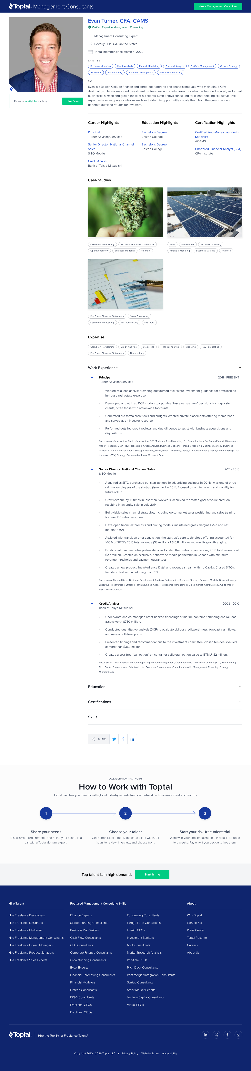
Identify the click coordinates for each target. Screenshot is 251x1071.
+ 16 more (149, 322)
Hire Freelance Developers (27, 915)
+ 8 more (146, 250)
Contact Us (194, 922)
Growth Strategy (228, 66)
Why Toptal (194, 915)
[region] (165, 256)
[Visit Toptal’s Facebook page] (227, 1035)
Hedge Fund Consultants (144, 922)
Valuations (95, 72)
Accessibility (169, 1053)
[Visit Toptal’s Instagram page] (238, 1035)
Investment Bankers (140, 937)
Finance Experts (81, 915)
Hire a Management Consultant (218, 6)
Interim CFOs (136, 930)
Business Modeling (100, 66)
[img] (115, 27)
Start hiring (152, 874)
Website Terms (150, 1053)
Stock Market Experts (141, 990)
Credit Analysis (125, 66)
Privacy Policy (130, 1053)
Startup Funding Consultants (89, 922)
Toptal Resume (197, 937)
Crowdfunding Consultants (88, 960)
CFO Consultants (81, 945)
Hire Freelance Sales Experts (28, 960)
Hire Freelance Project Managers (31, 945)
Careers (192, 945)
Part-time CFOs (137, 960)
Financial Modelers (82, 982)
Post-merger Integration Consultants (151, 975)
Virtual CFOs (135, 1004)
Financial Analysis (175, 66)
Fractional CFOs (81, 1004)
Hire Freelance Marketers (26, 930)
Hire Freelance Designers (26, 922)
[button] (165, 367)
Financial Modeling (149, 66)
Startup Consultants (140, 982)
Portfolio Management (202, 66)
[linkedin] (132, 739)
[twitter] (114, 739)
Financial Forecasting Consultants (92, 975)
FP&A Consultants (82, 997)
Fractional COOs (81, 1012)
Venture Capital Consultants (145, 997)
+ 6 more (226, 250)
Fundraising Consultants (143, 915)
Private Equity (115, 72)
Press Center (195, 930)
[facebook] (123, 739)
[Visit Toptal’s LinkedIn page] (205, 1035)
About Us (193, 952)
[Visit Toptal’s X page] (216, 1035)
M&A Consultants (138, 945)
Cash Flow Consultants (85, 937)
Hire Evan (73, 101)
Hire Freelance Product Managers (31, 952)
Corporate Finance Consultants (91, 952)
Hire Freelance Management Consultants (36, 937)
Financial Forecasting (170, 72)
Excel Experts (79, 967)
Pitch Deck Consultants (142, 967)
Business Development (140, 72)
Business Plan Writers (84, 930)
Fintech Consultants (83, 990)
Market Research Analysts (144, 952)
